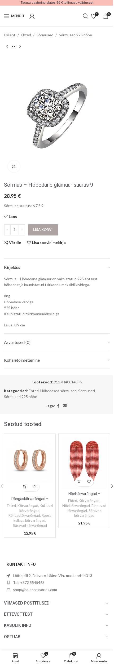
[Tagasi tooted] (13, 46)
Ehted (26, 35)
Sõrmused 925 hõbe (75, 35)
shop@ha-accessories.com (35, 589)
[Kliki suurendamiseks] (14, 166)
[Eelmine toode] (7, 46)
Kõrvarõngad (27, 506)
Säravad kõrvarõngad (30, 525)
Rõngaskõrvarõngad (24, 515)
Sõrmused (45, 35)
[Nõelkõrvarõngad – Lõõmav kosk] (84, 462)
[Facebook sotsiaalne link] (58, 406)
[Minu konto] (32, 16)
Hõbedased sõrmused (58, 390)
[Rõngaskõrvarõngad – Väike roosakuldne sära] (30, 465)
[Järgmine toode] (20, 46)
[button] (25, 486)
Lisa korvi (42, 230)
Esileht (9, 35)
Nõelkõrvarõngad (76, 506)
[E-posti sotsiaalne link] (64, 406)
